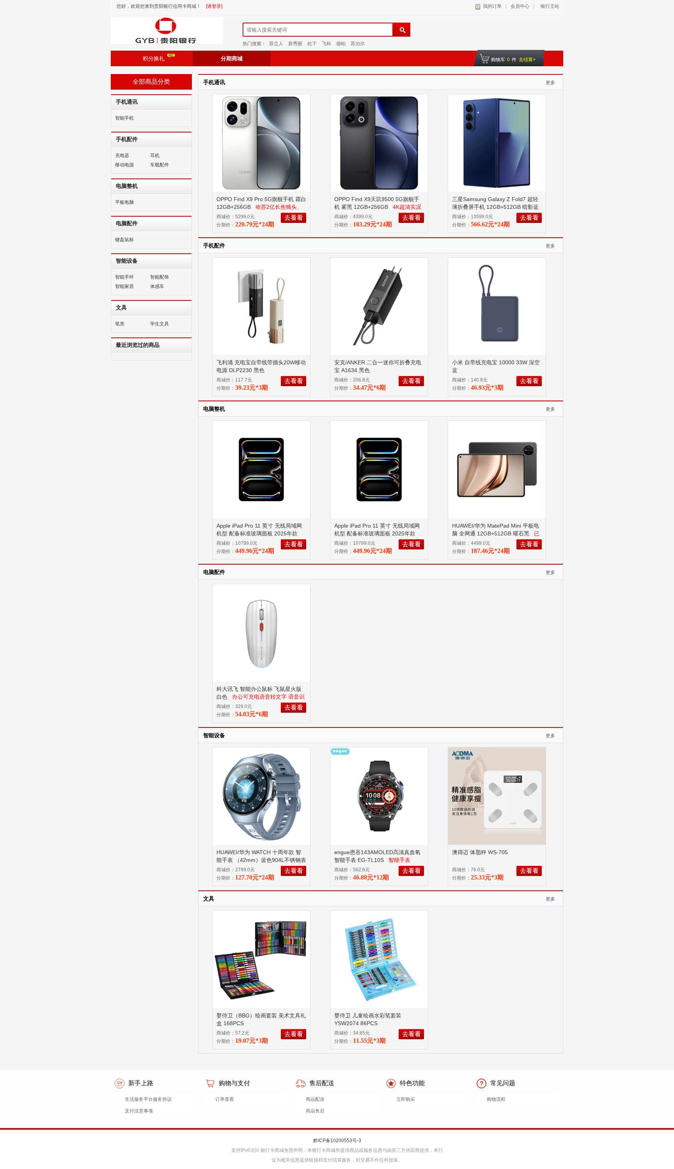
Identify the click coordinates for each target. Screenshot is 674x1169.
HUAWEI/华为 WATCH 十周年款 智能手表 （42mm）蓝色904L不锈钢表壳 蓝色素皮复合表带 (261, 860)
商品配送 (315, 1099)
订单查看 (224, 1099)
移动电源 (124, 165)
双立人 (276, 43)
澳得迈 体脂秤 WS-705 (480, 852)
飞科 (326, 43)
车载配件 (159, 165)
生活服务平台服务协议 (148, 1099)
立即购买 (405, 1099)
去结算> (527, 59)
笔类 (119, 324)
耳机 (155, 155)
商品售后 (315, 1111)
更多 (550, 82)
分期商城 (232, 58)
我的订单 (492, 6)
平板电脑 (124, 202)
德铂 (341, 43)
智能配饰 (159, 277)
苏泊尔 (358, 43)
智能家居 (124, 286)
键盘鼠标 (124, 239)
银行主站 (548, 6)
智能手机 (124, 118)
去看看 (293, 217)
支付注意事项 (139, 1111)
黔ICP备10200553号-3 (337, 1140)
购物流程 (496, 1099)
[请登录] (214, 6)
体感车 (157, 286)
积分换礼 (154, 58)
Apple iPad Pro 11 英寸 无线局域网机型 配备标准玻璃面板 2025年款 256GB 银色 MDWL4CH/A (259, 533)
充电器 (122, 155)
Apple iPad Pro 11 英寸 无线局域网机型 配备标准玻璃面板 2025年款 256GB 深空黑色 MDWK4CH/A (377, 533)
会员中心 (520, 6)
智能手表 (399, 860)
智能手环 (124, 277)
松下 (312, 43)
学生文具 (159, 324)
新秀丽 (295, 43)
